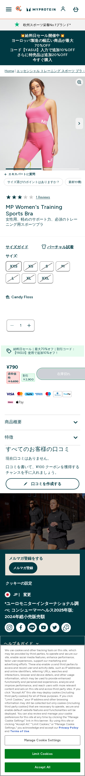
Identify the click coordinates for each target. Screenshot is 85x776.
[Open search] (19, 9)
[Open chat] (66, 627)
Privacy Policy (68, 727)
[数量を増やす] (29, 325)
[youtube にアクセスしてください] (43, 627)
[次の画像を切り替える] (79, 123)
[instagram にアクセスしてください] (9, 627)
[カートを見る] (76, 9)
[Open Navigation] (9, 9)
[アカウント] (63, 9)
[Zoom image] (79, 82)
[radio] (14, 266)
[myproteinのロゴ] (41, 9)
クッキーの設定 (19, 583)
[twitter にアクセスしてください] (55, 627)
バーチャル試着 (60, 247)
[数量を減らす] (12, 325)
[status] (20, 325)
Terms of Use (19, 731)
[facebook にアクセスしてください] (21, 627)
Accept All (42, 767)
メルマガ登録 (23, 568)
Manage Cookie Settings (42, 740)
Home (9, 71)
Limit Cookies (42, 754)
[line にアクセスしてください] (32, 627)
